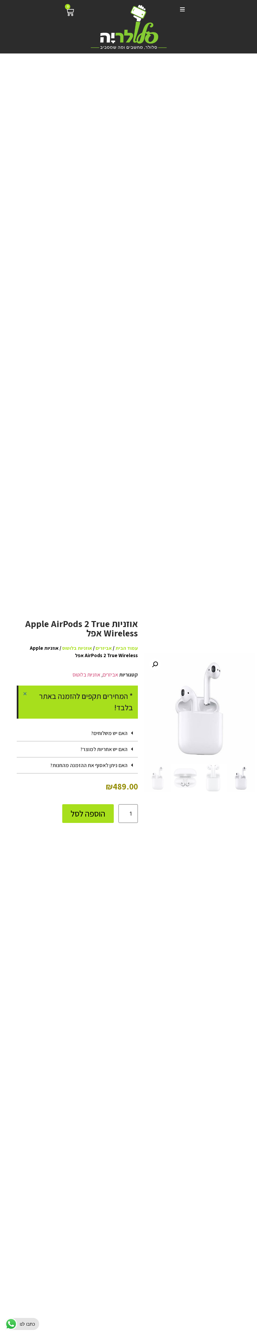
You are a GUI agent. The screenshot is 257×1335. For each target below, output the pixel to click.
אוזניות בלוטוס (77, 648)
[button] (180, 9)
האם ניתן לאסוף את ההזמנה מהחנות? (88, 765)
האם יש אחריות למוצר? (103, 749)
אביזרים (104, 648)
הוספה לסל (88, 813)
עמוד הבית (126, 648)
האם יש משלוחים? (109, 733)
